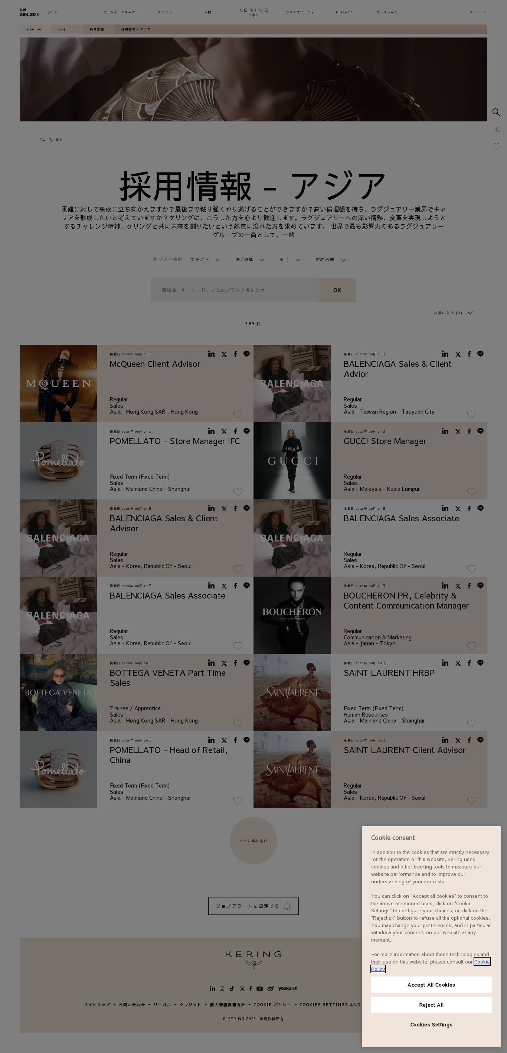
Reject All (431, 1004)
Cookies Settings (431, 1024)
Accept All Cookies (431, 984)
